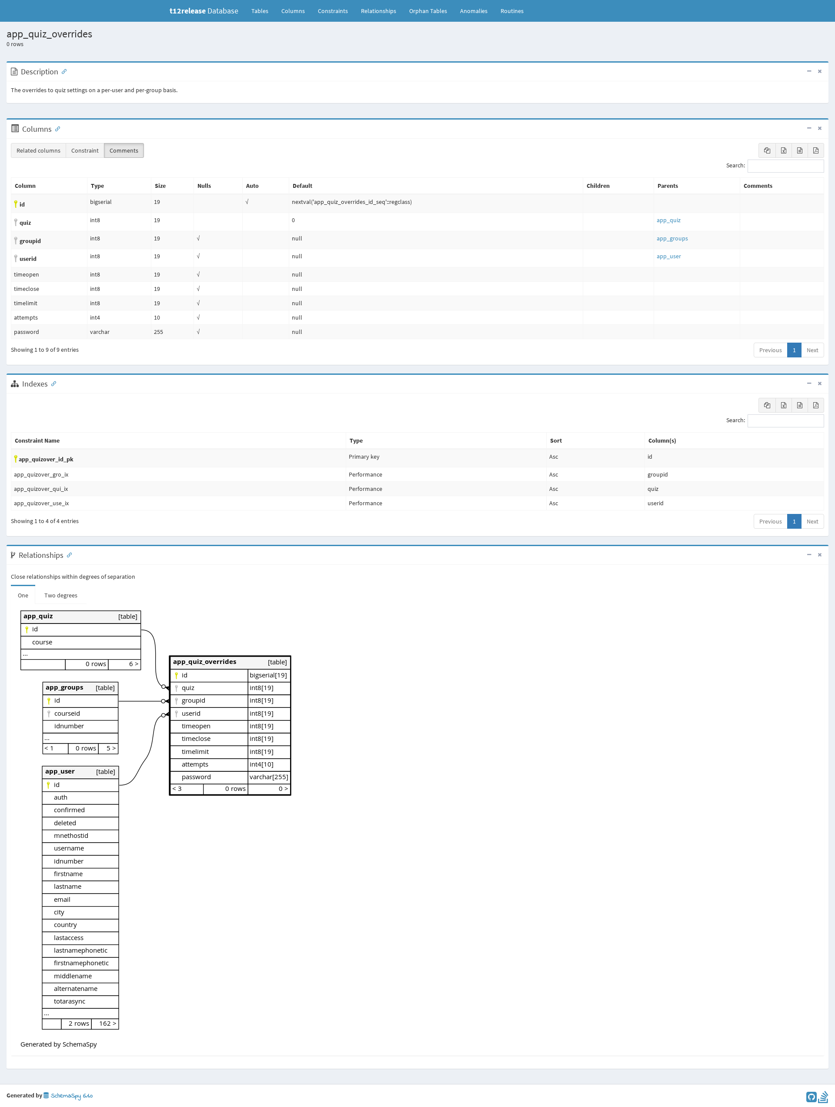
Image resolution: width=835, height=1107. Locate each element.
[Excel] (783, 150)
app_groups (672, 238)
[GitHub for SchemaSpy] (811, 1099)
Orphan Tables (428, 11)
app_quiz (669, 220)
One (23, 595)
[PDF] (816, 150)
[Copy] (767, 150)
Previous (770, 350)
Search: (735, 166)
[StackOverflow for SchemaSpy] (823, 1099)
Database (204, 11)
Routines (512, 11)
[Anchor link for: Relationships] (67, 554)
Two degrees (60, 595)
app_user (669, 256)
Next (812, 350)
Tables (263, 11)
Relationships (378, 11)
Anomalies (474, 11)
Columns (293, 11)
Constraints (333, 11)
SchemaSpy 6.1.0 (71, 1095)
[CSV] (800, 150)
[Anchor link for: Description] (62, 71)
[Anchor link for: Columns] (56, 128)
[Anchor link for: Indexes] (52, 383)
